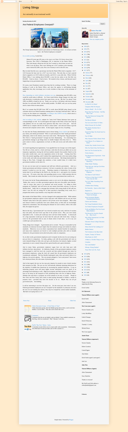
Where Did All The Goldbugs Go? (94, 227)
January (87, 72)
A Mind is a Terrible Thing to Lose (94, 239)
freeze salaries (63, 131)
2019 (85, 256)
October (87, 96)
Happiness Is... (89, 190)
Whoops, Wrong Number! (92, 247)
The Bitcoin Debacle (90, 120)
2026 (85, 275)
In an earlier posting (28, 56)
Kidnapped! (88, 224)
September (88, 94)
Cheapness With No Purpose (92, 106)
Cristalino (87, 242)
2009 (85, 49)
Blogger (71, 419)
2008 (85, 46)
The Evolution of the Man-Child (93, 232)
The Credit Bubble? (90, 244)
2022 (85, 264)
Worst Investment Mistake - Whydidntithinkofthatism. (92, 198)
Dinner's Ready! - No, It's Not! (93, 109)
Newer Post (26, 300)
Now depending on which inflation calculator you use (39, 95)
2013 (85, 59)
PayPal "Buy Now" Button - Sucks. (41, 325)
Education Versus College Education (94, 221)
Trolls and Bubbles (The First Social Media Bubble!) (94, 210)
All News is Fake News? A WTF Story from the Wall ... (93, 178)
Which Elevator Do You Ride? (93, 125)
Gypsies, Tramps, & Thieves (92, 234)
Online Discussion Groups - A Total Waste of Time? (46, 306)
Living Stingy (31, 7)
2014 (85, 62)
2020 (85, 259)
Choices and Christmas (91, 201)
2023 (85, 267)
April (87, 80)
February (88, 75)
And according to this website (32, 119)
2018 (85, 254)
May (86, 83)
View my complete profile (97, 39)
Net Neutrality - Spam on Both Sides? (95, 188)
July (86, 88)
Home (49, 300)
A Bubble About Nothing (91, 185)
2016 (85, 67)
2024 (85, 269)
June (86, 86)
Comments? (35, 315)
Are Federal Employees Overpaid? (94, 206)
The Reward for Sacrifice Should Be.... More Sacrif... (94, 214)
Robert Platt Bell (96, 30)
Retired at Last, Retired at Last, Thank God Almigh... (93, 194)
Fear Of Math (88, 136)
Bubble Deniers (89, 229)
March (87, 78)
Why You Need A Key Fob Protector (94, 148)
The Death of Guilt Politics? (92, 174)
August (87, 91)
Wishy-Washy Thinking (91, 164)
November (88, 99)
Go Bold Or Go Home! (91, 104)
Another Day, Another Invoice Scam (94, 145)
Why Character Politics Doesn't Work (95, 138)
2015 (85, 65)
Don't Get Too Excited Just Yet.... (94, 150)
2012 (85, 57)
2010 (85, 51)
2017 (85, 70)
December (88, 102)
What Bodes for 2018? (91, 237)
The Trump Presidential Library (93, 204)
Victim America (89, 153)
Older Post (73, 300)
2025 (85, 272)
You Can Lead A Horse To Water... (94, 122)
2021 (85, 262)
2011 (85, 54)
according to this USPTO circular (57, 113)
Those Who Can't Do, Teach (92, 250)
